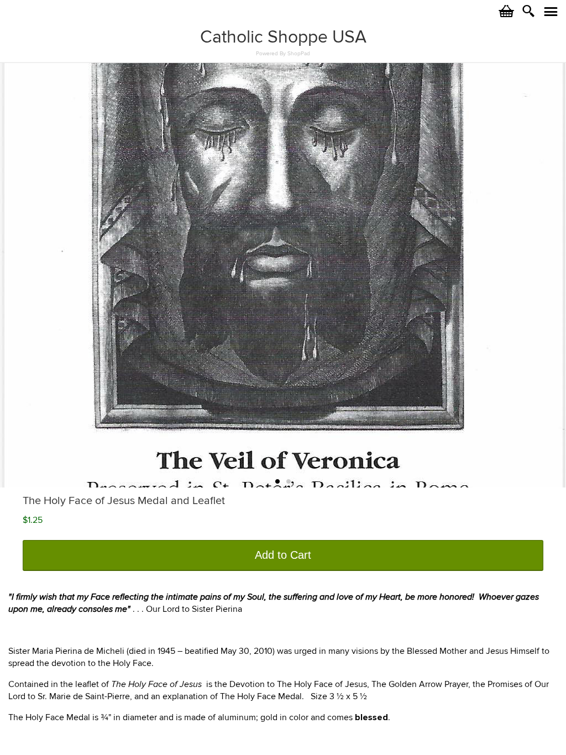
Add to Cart (283, 555)
